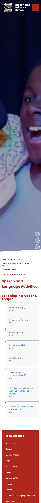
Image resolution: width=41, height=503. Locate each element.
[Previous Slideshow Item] (37, 240)
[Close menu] (35, 7)
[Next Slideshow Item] (37, 234)
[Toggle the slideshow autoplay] (37, 246)
